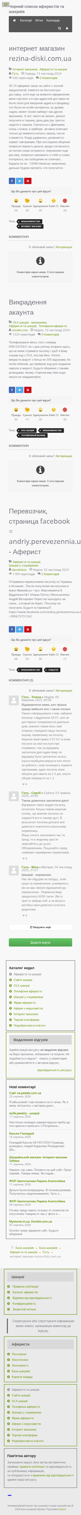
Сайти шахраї (23, 980)
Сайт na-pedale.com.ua (25, 1093)
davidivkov (19, 570)
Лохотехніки (20, 1360)
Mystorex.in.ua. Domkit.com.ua (30, 1221)
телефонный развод (33, 435)
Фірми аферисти (25, 1003)
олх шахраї (27, 430)
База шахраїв (21, 1371)
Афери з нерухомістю (28, 1008)
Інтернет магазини (25, 69)
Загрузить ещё (41, 927)
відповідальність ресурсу (54, 1070)
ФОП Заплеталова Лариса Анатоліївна (37, 1181)
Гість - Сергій (31, 793)
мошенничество (30, 221)
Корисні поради (22, 1377)
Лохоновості (20, 1365)
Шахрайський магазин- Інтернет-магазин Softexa (38, 1159)
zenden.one (20, 330)
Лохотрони (19, 1354)
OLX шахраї (22, 985)
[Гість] (14, 700)
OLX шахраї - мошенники (29, 322)
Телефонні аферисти (53, 326)
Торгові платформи (26, 1020)
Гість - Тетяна (31, 697)
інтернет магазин (31, 226)
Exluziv (62, 1509)
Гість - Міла (30, 867)
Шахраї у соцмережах (24, 565)
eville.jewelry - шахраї (24, 1113)
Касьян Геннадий (21, 1133)
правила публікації (32, 1466)
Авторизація (64, 247)
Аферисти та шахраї (53, 69)
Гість (15, 73)
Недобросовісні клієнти (29, 1025)
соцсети (53, 669)
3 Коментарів (50, 574)
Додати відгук (40, 942)
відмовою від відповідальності (53, 1475)
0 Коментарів (48, 78)
